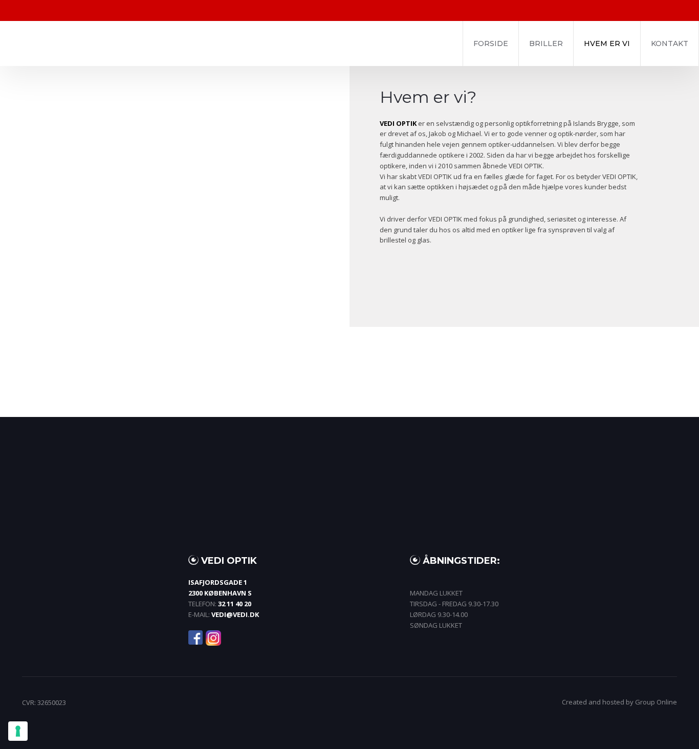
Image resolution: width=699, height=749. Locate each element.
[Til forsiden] (163, 43)
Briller (546, 43)
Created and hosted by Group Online (619, 702)
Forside (490, 43)
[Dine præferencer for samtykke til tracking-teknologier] (18, 731)
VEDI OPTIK (398, 123)
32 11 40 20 (234, 603)
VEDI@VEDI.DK (235, 614)
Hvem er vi (607, 43)
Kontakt (669, 43)
